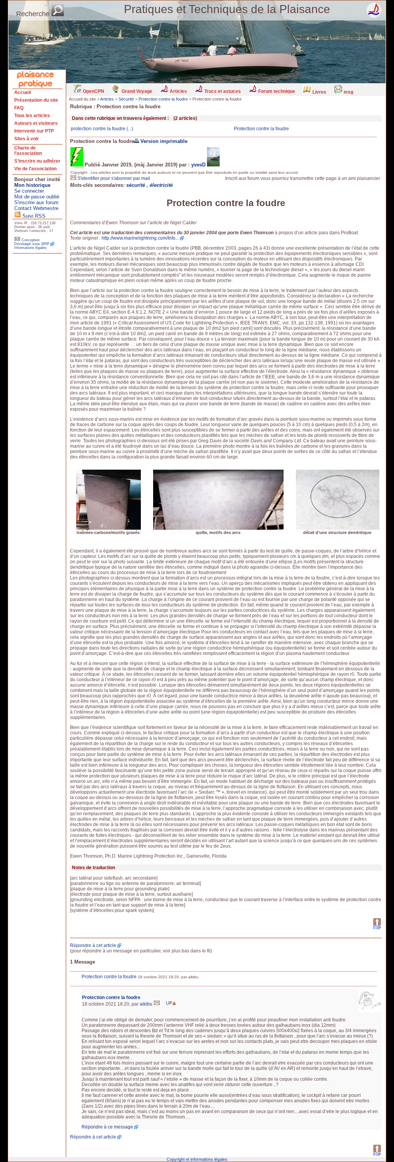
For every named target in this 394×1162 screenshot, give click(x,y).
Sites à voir (26, 138)
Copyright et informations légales (197, 1159)
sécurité (136, 185)
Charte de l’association (28, 150)
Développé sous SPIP (31, 244)
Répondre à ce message (107, 1127)
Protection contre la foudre (163, 99)
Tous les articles (32, 115)
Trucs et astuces (222, 91)
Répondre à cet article (93, 945)
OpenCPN (93, 91)
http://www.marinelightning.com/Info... (140, 238)
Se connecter (29, 191)
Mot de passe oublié (36, 197)
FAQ (18, 108)
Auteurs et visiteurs (36, 123)
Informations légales (30, 248)
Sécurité (126, 99)
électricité (161, 185)
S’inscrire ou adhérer (37, 161)
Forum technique (276, 91)
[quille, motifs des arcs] (218, 528)
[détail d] (338, 528)
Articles (178, 91)
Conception (30, 240)
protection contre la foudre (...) (102, 128)
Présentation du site (36, 100)
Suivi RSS (33, 216)
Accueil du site (82, 99)
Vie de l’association (35, 168)
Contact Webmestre (36, 208)
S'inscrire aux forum (36, 202)
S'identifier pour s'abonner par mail (113, 178)
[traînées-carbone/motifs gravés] (108, 528)
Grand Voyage (136, 91)
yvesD (198, 165)
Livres (318, 92)
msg (347, 92)
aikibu (147, 1004)
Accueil (22, 92)
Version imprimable (163, 141)
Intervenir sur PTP (34, 131)
